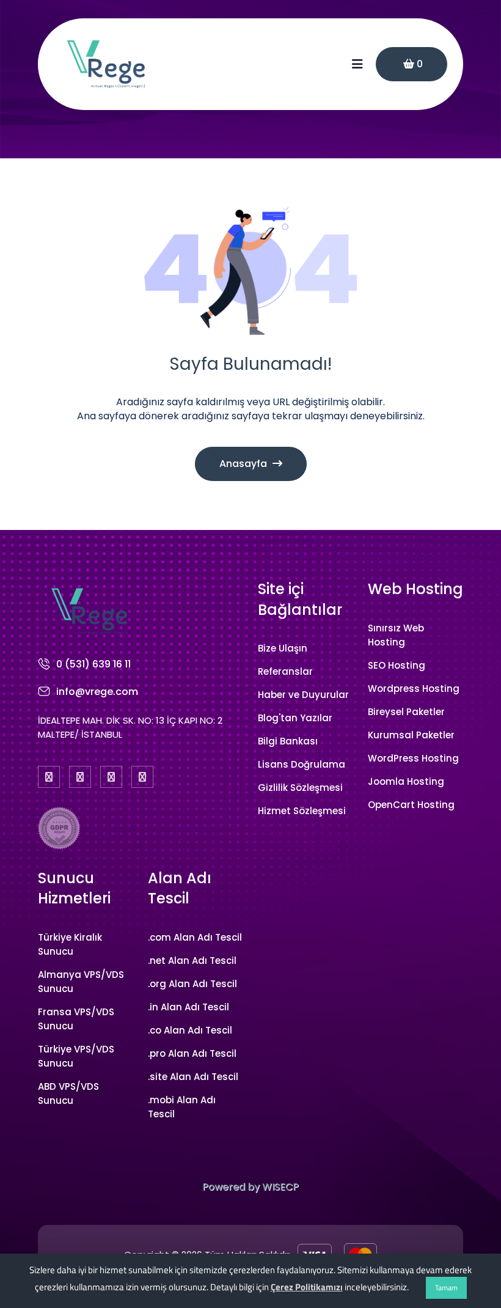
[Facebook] (49, 777)
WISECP (280, 1187)
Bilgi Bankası (288, 741)
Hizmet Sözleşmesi (302, 810)
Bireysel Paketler (406, 711)
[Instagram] (111, 777)
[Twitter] (80, 777)
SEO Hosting (396, 665)
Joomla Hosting (406, 781)
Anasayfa (244, 464)
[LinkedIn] (142, 777)
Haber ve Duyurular (303, 694)
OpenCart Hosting (411, 804)
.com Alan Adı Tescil (195, 937)
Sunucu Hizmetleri (74, 888)
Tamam (446, 1287)
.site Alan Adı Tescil (193, 1076)
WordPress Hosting (413, 758)
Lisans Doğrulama (301, 764)
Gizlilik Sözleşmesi (300, 787)
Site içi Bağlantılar (300, 599)
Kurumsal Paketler (411, 735)
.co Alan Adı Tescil (190, 1030)
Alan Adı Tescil (179, 888)
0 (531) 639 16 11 (93, 664)
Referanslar (285, 671)
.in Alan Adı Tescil (188, 1007)
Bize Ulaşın (282, 648)
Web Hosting (415, 589)
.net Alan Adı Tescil (192, 960)
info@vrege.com (97, 692)
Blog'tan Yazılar (295, 717)
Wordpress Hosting (413, 688)
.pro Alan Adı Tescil (192, 1053)
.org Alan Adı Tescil (192, 983)
